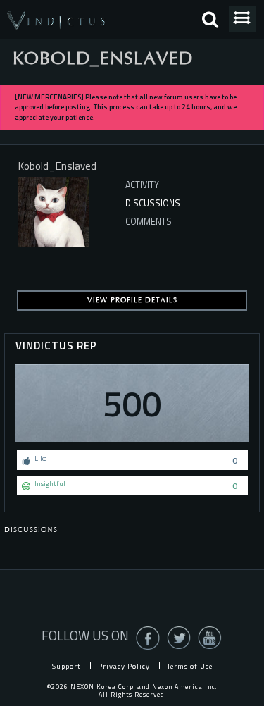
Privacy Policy (124, 665)
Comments (148, 221)
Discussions (152, 203)
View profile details (132, 300)
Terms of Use (190, 665)
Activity (142, 185)
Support (66, 665)
